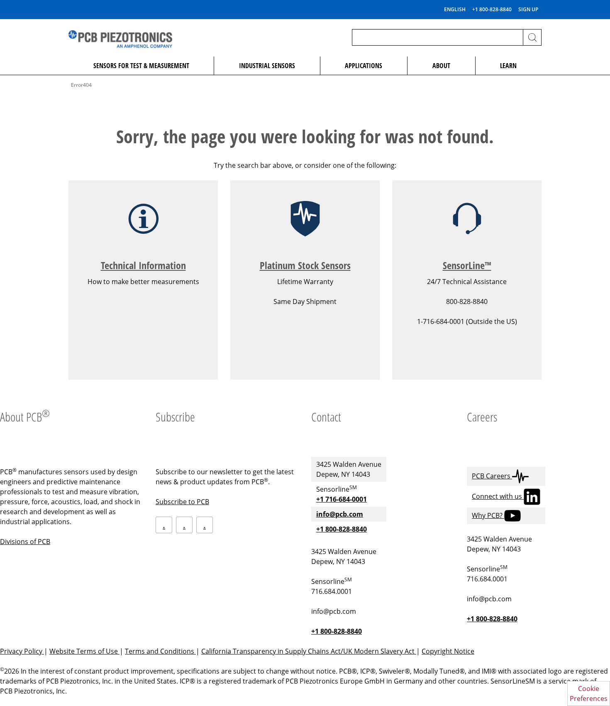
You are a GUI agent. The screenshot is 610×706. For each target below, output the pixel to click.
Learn (508, 65)
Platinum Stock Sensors (305, 265)
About (441, 65)
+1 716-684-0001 (341, 499)
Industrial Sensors (267, 65)
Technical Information (143, 265)
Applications (363, 65)
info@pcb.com (339, 514)
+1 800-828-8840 (492, 9)
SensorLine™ (467, 265)
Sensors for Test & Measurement (141, 65)
